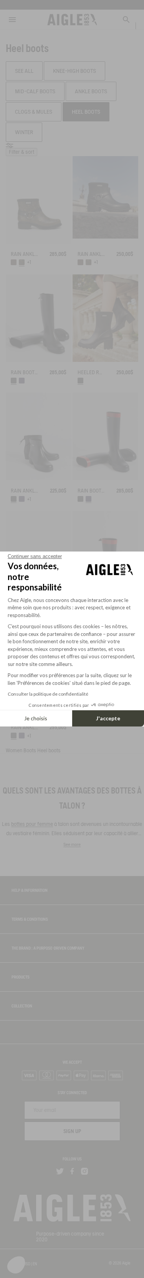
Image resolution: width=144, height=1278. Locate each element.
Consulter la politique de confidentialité (48, 694)
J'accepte (108, 718)
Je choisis (35, 718)
